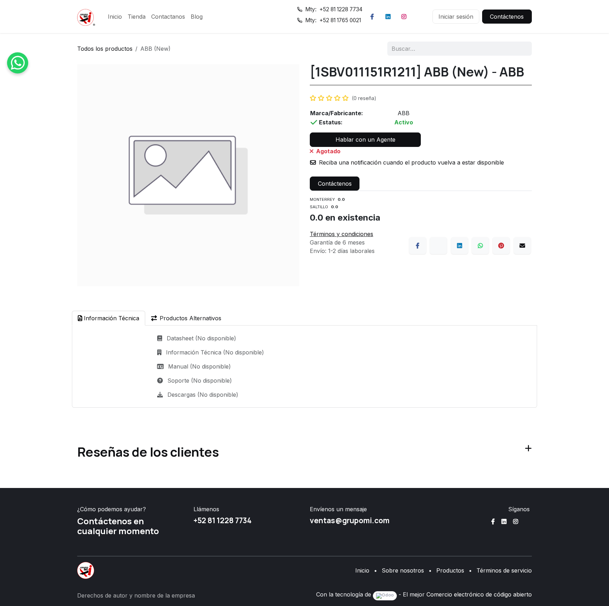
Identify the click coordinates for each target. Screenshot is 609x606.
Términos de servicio (504, 570)
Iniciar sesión (455, 16)
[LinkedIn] (388, 16)
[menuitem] (115, 17)
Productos (450, 570)
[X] (438, 245)
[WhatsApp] (480, 245)
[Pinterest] (501, 245)
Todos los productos (105, 48)
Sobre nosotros (403, 570)
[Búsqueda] (522, 49)
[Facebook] (372, 16)
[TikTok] (420, 16)
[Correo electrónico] (522, 245)
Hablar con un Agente (365, 139)
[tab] (108, 318)
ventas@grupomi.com (349, 520)
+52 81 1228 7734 (222, 520)
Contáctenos (507, 16)
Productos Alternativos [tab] (190, 318)
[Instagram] (404, 16)
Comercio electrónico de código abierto (479, 594)
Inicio (362, 570)
